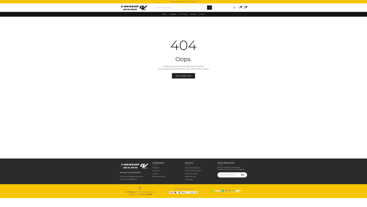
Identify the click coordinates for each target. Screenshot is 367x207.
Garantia (193, 14)
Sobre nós (155, 171)
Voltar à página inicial (183, 76)
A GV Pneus (183, 14)
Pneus (164, 14)
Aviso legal (188, 179)
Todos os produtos (158, 176)
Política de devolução (192, 168)
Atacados (172, 14)
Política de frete (190, 176)
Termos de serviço (191, 174)
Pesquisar (155, 168)
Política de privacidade (193, 171)
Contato (202, 14)
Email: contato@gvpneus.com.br (131, 176)
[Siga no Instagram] (140, 188)
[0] (239, 7)
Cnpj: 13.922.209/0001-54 (128, 179)
